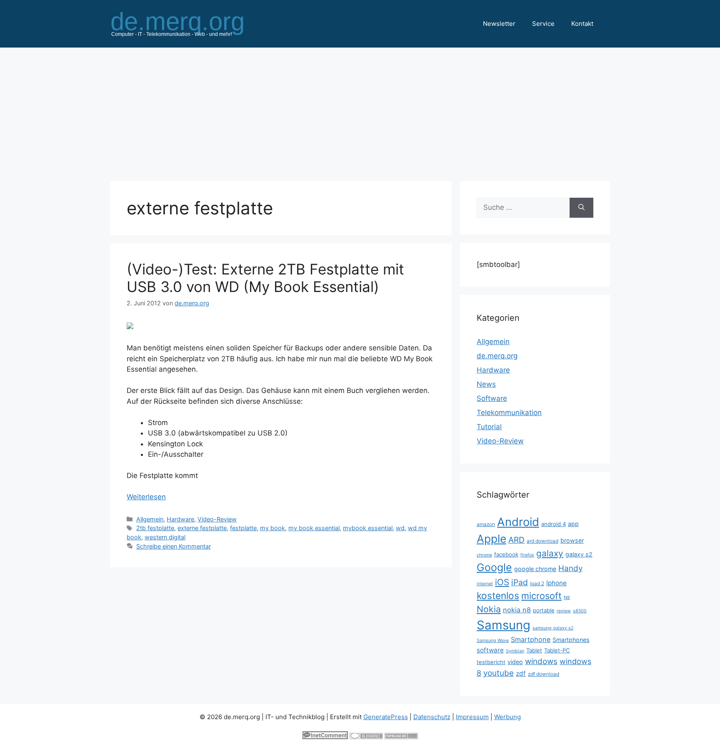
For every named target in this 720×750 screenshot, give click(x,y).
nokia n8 (517, 610)
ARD (516, 540)
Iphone (556, 583)
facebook (506, 554)
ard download (542, 541)
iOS (502, 582)
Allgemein (149, 519)
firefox (527, 555)
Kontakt (582, 24)
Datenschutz (431, 717)
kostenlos (498, 595)
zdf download (543, 674)
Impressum (472, 717)
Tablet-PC (557, 650)
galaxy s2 (578, 554)
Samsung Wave (493, 640)
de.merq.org (497, 356)
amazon (486, 524)
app (573, 523)
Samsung (503, 625)
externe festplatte (202, 527)
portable (544, 610)
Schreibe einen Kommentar (173, 546)
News (486, 384)
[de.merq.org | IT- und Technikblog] (187, 23)
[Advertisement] (360, 110)
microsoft (541, 595)
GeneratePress (385, 717)
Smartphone (530, 639)
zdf (521, 673)
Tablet (534, 650)
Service (543, 24)
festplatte (243, 527)
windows (541, 661)
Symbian (515, 651)
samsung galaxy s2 (552, 628)
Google (494, 567)
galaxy (549, 553)
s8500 (580, 611)
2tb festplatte (155, 527)
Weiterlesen (146, 497)
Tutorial (489, 427)
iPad (519, 582)
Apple (491, 538)
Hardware (180, 519)
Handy (570, 568)
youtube (498, 673)
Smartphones (571, 639)
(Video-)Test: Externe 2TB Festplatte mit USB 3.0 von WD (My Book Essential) (265, 277)
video (515, 661)
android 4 (553, 524)
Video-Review (217, 519)
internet (485, 583)
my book (272, 527)
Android (518, 522)
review (564, 611)
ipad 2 (537, 583)
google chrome (535, 568)
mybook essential (367, 527)
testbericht (491, 662)
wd (400, 527)
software (490, 650)
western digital (165, 537)
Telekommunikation (509, 412)
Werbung (507, 717)
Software (492, 398)
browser (572, 540)
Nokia (489, 609)
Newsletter (499, 24)
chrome (484, 555)
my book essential (314, 527)
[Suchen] (581, 208)
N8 (567, 597)
